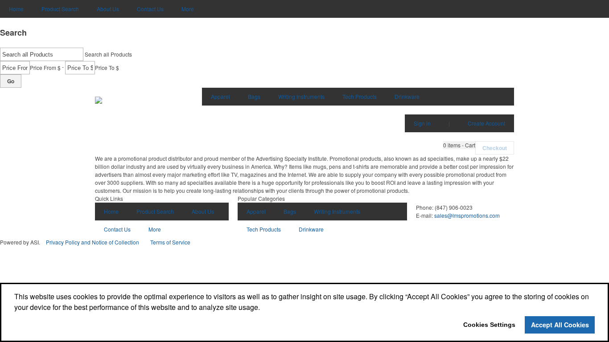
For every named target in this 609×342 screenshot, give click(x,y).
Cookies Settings (489, 324)
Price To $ (107, 67)
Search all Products (108, 54)
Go (10, 81)
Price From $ (45, 67)
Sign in (422, 123)
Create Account (486, 123)
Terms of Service (170, 242)
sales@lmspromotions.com (467, 215)
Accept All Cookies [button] (560, 324)
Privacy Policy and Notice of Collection (92, 242)
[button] (459, 145)
